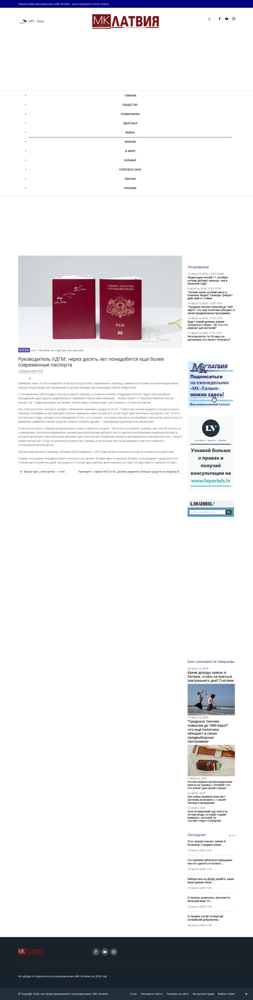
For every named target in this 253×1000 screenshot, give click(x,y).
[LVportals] (211, 453)
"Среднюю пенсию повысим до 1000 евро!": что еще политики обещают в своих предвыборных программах (211, 310)
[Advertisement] (126, 63)
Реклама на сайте (178, 994)
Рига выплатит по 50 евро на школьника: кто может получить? (209, 338)
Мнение (130, 141)
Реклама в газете (152, 994)
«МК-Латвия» (100, 994)
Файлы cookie (226, 994)
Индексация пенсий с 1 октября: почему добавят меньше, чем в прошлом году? (208, 280)
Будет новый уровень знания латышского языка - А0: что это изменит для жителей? (208, 325)
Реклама (130, 188)
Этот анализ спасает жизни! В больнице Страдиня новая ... (207, 843)
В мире (130, 151)
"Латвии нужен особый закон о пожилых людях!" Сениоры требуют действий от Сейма (210, 295)
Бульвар (130, 160)
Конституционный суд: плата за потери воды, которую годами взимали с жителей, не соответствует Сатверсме (207, 816)
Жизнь (130, 132)
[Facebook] (219, 18)
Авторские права (203, 994)
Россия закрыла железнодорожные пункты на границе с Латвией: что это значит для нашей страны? (210, 785)
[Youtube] (226, 18)
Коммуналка (130, 114)
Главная (130, 95)
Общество (130, 104)
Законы (130, 178)
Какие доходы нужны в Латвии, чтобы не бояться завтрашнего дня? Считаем (211, 676)
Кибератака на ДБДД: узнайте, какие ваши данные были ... (211, 880)
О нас (133, 994)
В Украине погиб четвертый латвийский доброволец (205, 918)
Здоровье (130, 123)
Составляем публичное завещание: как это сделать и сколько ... (210, 861)
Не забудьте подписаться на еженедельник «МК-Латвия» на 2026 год (62, 976)
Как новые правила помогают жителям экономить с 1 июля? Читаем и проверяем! (207, 800)
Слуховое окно (130, 169)
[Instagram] (233, 18)
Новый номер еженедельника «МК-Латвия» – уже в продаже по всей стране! (63, 4)
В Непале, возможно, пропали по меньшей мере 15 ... (209, 899)
